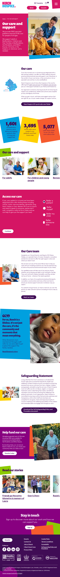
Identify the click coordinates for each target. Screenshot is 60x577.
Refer (32, 8)
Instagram (18, 549)
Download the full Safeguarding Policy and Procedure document (38, 410)
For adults (7, 177)
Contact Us (27, 541)
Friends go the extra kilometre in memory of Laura (13, 498)
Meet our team (29, 297)
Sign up (29, 527)
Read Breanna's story (10, 352)
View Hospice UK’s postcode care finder (37, 104)
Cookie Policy (45, 539)
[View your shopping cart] (46, 4)
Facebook (4, 549)
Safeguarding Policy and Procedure (49, 547)
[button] (57, 166)
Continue (8, 231)
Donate (43, 8)
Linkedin (13, 549)
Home (3, 18)
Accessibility (45, 544)
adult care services (34, 85)
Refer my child (50, 215)
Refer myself (50, 208)
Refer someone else (50, 222)
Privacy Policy (28, 550)
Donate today (9, 453)
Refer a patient (49, 202)
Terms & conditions (47, 541)
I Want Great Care (30, 547)
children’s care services (49, 85)
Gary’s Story (33, 495)
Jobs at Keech (28, 544)
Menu (55, 4)
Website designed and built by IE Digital (12, 573)
